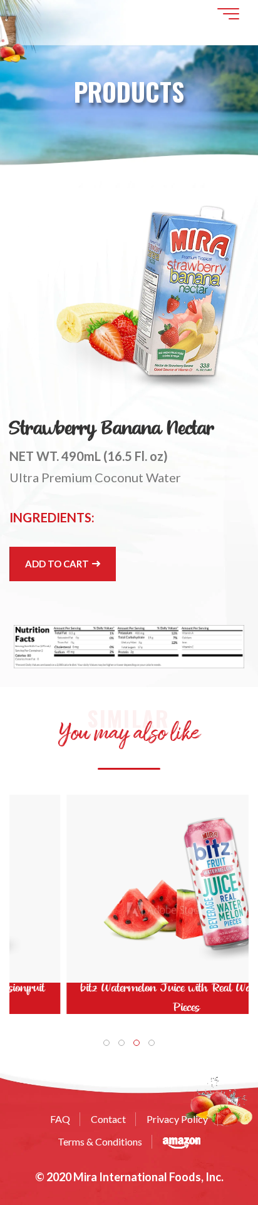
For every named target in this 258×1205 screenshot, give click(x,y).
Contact (108, 1119)
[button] (106, 1043)
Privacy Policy (177, 1119)
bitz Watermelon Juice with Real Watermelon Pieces (129, 998)
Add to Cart (58, 563)
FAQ (60, 1119)
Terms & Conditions (100, 1141)
